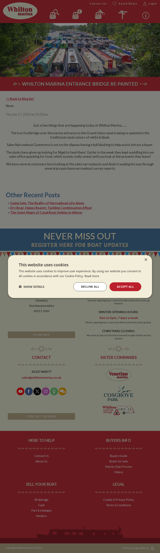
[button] (31, 286)
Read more (91, 276)
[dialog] (80, 276)
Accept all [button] (125, 286)
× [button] (145, 259)
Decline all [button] (90, 286)
